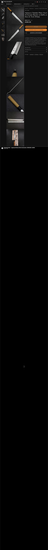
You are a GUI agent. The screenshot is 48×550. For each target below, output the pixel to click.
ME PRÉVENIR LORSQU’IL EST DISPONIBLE (36, 29)
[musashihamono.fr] (6, 2)
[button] (35, 1)
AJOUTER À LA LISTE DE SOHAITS (36, 32)
